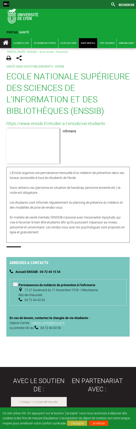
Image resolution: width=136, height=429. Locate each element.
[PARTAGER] (20, 59)
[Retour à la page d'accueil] (22, 15)
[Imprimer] (10, 59)
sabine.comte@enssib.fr (48, 323)
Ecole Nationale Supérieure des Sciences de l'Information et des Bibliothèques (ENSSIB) (68, 93)
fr (5, 4)
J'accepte (77, 423)
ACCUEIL (32, 51)
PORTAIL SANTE (16, 51)
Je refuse (98, 423)
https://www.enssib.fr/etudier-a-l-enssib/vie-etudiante (55, 123)
